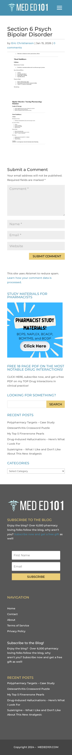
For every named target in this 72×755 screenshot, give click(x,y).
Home (11, 608)
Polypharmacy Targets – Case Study (31, 422)
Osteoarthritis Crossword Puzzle (28, 428)
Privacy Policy (16, 631)
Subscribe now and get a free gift (36, 534)
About (11, 619)
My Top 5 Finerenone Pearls (25, 433)
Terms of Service (18, 625)
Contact (12, 614)
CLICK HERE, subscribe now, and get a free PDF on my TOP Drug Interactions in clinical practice (35, 381)
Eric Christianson (22, 43)
